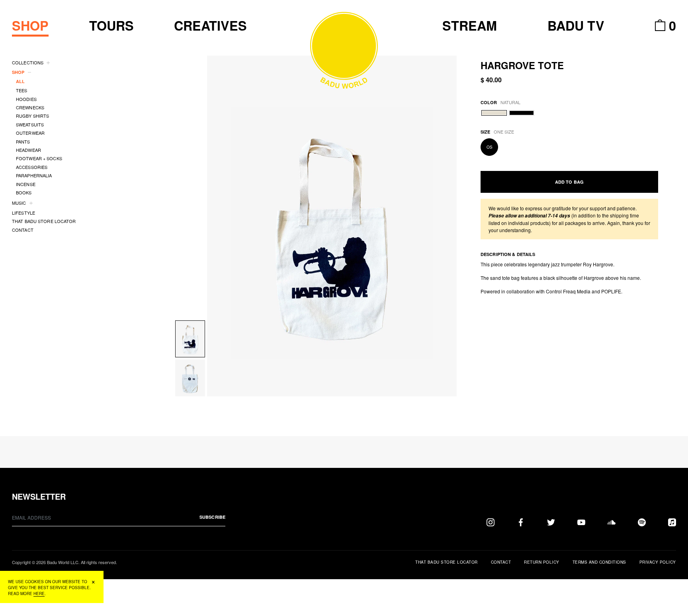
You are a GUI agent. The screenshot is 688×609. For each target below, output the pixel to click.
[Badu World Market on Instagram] (490, 522)
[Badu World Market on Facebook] (521, 522)
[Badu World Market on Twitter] (551, 522)
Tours (111, 25)
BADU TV (575, 25)
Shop (30, 25)
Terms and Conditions (599, 562)
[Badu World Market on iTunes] (672, 522)
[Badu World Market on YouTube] (581, 522)
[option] (332, 226)
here (39, 593)
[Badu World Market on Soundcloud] (612, 522)
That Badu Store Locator (446, 562)
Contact (501, 562)
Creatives (210, 25)
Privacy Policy (657, 562)
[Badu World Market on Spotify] (642, 522)
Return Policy (541, 562)
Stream (469, 25)
